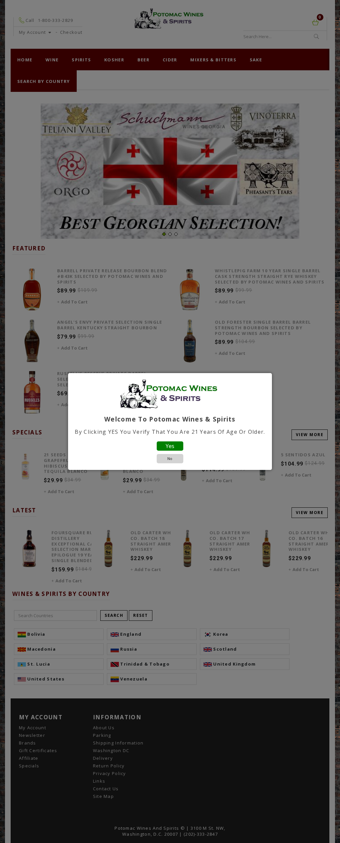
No (169, 458)
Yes (170, 446)
